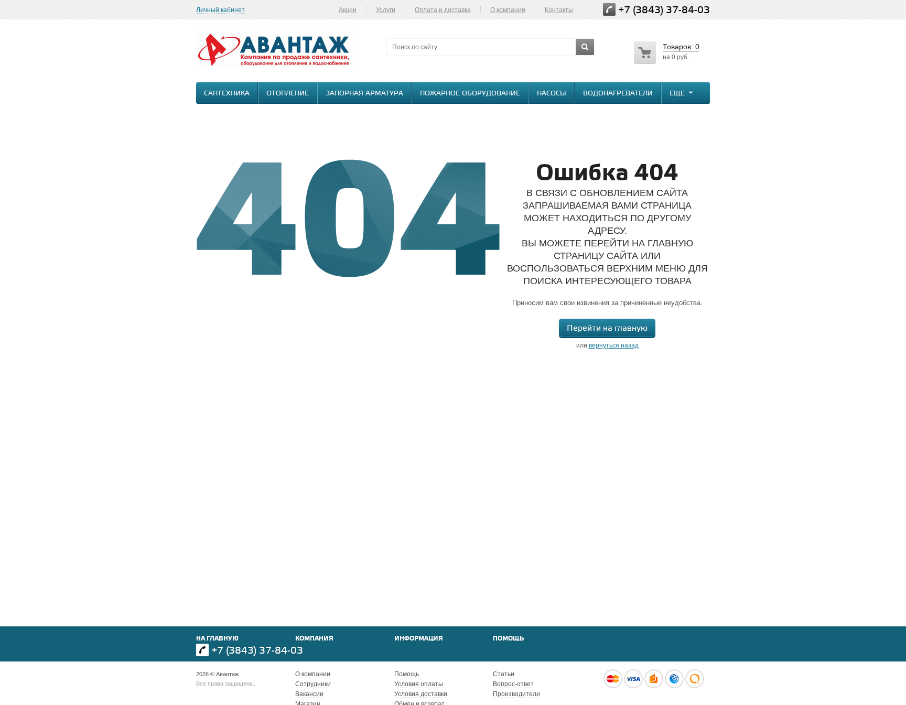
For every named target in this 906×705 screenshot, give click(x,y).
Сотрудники (313, 684)
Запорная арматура (364, 93)
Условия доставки (420, 694)
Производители (516, 694)
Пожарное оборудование (470, 93)
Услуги (385, 10)
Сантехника (227, 93)
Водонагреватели (618, 93)
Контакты (559, 10)
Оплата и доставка (443, 10)
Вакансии (309, 694)
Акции (348, 10)
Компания (314, 639)
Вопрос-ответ (513, 684)
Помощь (508, 639)
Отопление (287, 93)
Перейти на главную (607, 328)
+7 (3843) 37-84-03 (664, 10)
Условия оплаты (418, 684)
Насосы (551, 93)
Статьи (503, 674)
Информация (418, 639)
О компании (507, 10)
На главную (217, 639)
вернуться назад (614, 345)
